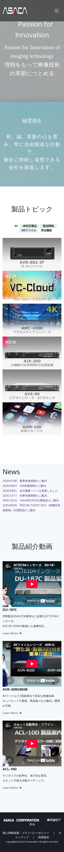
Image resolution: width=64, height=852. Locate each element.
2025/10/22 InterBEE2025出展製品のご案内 (31, 500)
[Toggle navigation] (56, 10)
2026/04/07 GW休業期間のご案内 (24, 486)
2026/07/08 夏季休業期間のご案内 (25, 481)
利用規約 (43, 837)
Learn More (10, 633)
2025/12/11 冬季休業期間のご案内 (25, 495)
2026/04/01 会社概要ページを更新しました (30, 491)
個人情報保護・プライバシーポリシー (26, 833)
